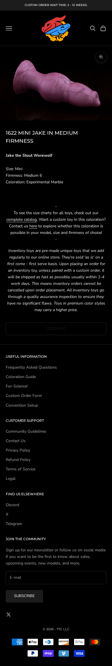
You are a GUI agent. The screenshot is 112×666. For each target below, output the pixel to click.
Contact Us (16, 441)
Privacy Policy (18, 450)
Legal (11, 478)
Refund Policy (18, 459)
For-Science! (17, 386)
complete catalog (21, 219)
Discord (12, 505)
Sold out (56, 328)
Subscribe (24, 596)
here (33, 226)
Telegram (14, 523)
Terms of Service (20, 469)
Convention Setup (22, 405)
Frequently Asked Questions (31, 367)
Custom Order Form (24, 395)
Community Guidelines (26, 431)
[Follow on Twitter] (8, 614)
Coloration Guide (21, 376)
